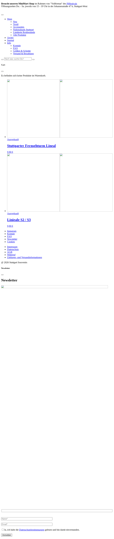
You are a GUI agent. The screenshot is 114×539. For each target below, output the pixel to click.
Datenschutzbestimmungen (31, 530)
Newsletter (12, 239)
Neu (15, 21)
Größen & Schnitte (22, 51)
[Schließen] (33, 59)
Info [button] (9, 43)
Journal (10, 40)
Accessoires (18, 27)
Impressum (12, 246)
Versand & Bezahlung (23, 53)
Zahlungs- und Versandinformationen (24, 257)
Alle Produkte (19, 35)
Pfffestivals (72, 3)
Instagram (11, 231)
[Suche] (2, 59)
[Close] (2, 71)
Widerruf (11, 254)
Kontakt (17, 45)
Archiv (10, 37)
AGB (9, 252)
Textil (15, 24)
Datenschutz (13, 249)
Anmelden (6, 535)
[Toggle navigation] (2, 14)
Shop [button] (9, 19)
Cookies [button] (11, 241)
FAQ (15, 48)
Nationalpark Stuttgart (23, 29)
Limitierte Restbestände (24, 32)
